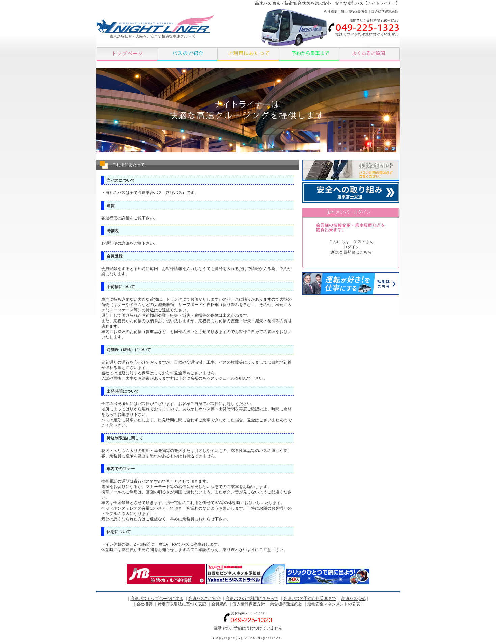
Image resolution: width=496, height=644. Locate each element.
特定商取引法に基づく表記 (182, 604)
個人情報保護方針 (354, 11)
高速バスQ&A (353, 598)
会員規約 (219, 604)
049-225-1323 (251, 620)
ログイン (351, 247)
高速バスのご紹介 (204, 598)
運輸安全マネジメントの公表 (333, 604)
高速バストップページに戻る (157, 598)
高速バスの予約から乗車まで (309, 598)
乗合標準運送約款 (384, 11)
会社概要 (330, 11)
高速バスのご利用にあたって (252, 598)
